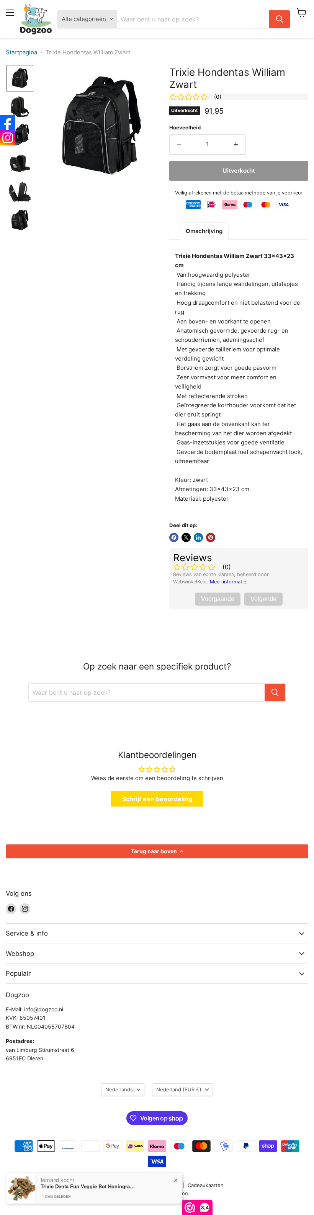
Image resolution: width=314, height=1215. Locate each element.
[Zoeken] (279, 19)
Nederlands (119, 1089)
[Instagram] (7, 137)
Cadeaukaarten (206, 1185)
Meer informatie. (229, 582)
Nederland (178, 1089)
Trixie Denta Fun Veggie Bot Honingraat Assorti (88, 1186)
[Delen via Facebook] (173, 537)
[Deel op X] (186, 537)
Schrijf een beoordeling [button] (157, 799)
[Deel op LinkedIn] (198, 537)
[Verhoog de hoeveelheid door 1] (236, 144)
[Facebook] (7, 122)
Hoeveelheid (185, 128)
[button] (20, 78)
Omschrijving (204, 231)
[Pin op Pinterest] (210, 537)
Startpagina (21, 52)
